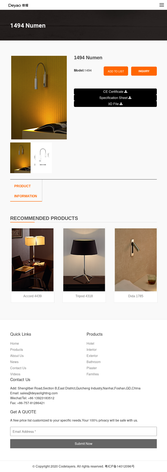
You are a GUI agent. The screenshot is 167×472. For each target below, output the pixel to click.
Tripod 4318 (83, 296)
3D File (114, 103)
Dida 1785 (135, 296)
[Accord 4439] (32, 259)
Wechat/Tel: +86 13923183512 (32, 398)
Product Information (25, 191)
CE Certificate (113, 91)
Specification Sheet (113, 97)
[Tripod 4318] (83, 259)
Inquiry (143, 71)
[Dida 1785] (135, 259)
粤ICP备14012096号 (120, 466)
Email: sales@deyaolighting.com (34, 393)
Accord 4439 (32, 296)
